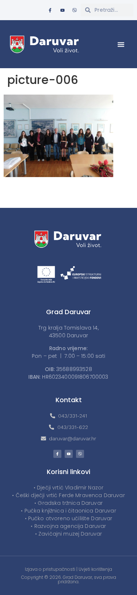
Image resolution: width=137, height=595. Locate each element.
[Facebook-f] (50, 10)
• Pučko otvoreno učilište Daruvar (69, 518)
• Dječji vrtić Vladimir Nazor (68, 487)
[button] (120, 44)
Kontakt (69, 399)
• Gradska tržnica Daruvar (68, 503)
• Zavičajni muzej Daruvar (68, 533)
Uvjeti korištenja (95, 569)
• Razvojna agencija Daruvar (68, 526)
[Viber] (74, 10)
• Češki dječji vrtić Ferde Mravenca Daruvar (68, 495)
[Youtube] (62, 10)
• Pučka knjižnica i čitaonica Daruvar (68, 510)
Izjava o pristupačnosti (50, 569)
